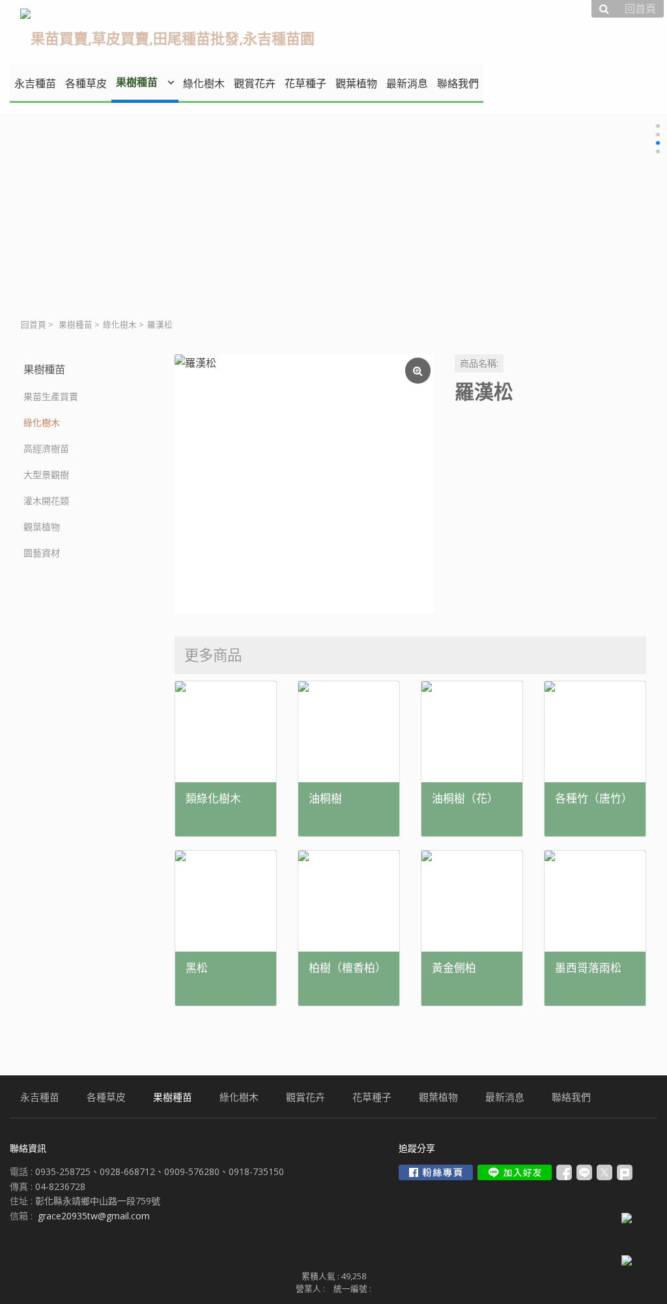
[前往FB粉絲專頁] (436, 1172)
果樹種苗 (75, 324)
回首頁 (33, 324)
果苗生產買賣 (50, 396)
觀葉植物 (41, 526)
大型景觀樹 (46, 474)
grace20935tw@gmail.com (94, 1216)
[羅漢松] (304, 484)
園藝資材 (41, 552)
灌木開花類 (46, 500)
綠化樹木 (120, 324)
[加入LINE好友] (514, 1172)
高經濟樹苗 (46, 448)
